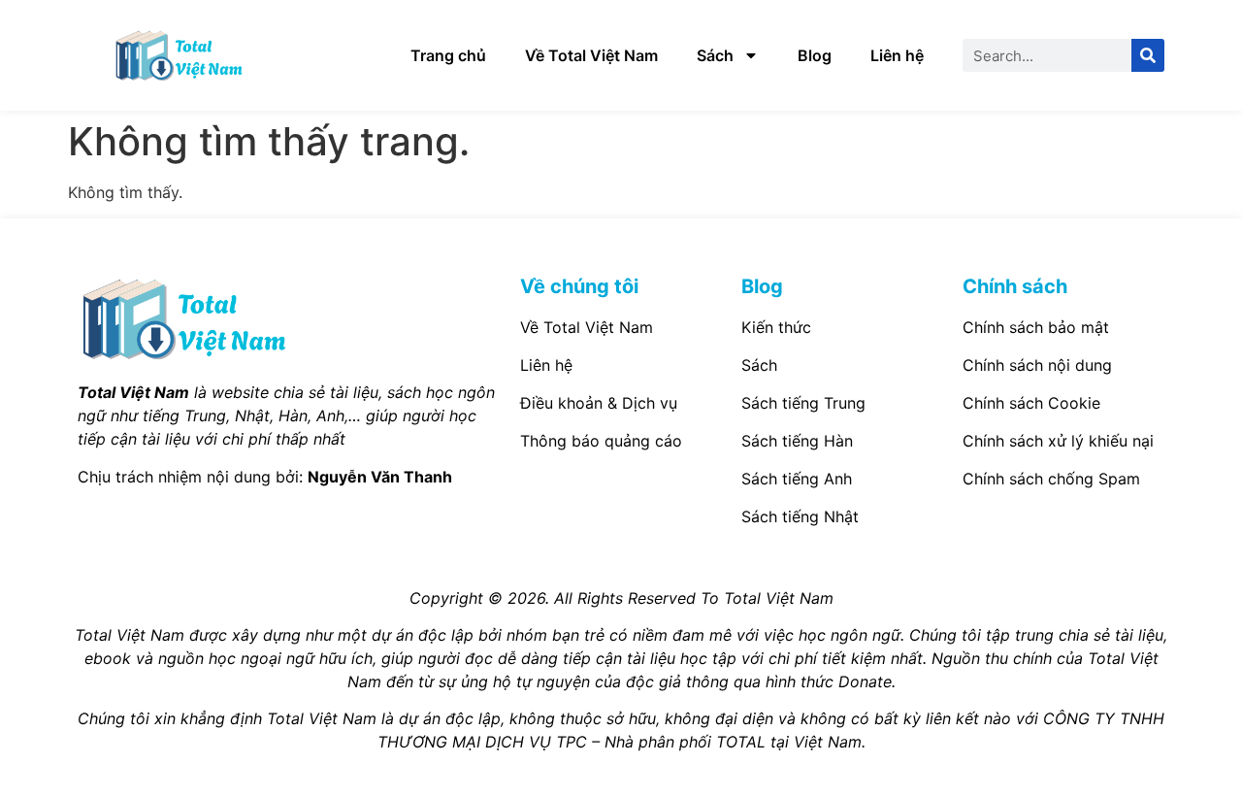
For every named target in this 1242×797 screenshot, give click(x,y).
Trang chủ (448, 55)
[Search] (1147, 55)
